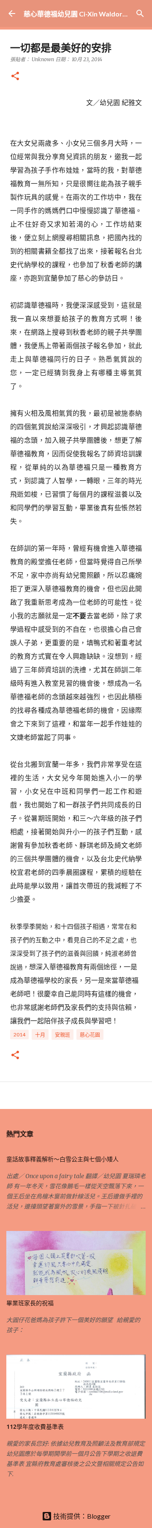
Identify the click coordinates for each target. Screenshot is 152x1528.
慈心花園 (90, 1035)
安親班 (62, 1035)
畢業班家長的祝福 (30, 1303)
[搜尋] (140, 13)
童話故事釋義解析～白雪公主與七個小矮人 (62, 1159)
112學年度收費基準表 (35, 1426)
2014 (19, 1034)
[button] (15, 76)
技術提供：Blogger (81, 1516)
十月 (40, 1035)
